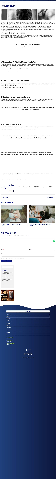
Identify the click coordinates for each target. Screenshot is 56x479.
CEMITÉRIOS (8, 323)
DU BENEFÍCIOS (8, 327)
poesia (18, 36)
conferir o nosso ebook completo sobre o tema (36, 173)
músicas (32, 23)
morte (53, 35)
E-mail (30, 249)
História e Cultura (5, 2)
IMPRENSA (8, 332)
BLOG (7, 330)
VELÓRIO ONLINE (8, 321)
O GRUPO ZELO (8, 314)
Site (2, 253)
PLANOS (7, 316)
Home (1, 2)
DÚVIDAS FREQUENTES (9, 329)
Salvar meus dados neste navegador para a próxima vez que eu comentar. (13, 258)
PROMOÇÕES (8, 318)
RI (6, 334)
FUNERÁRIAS (8, 325)
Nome (2, 249)
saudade (7, 27)
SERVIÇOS (7, 320)
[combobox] (7, 267)
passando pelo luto (9, 29)
